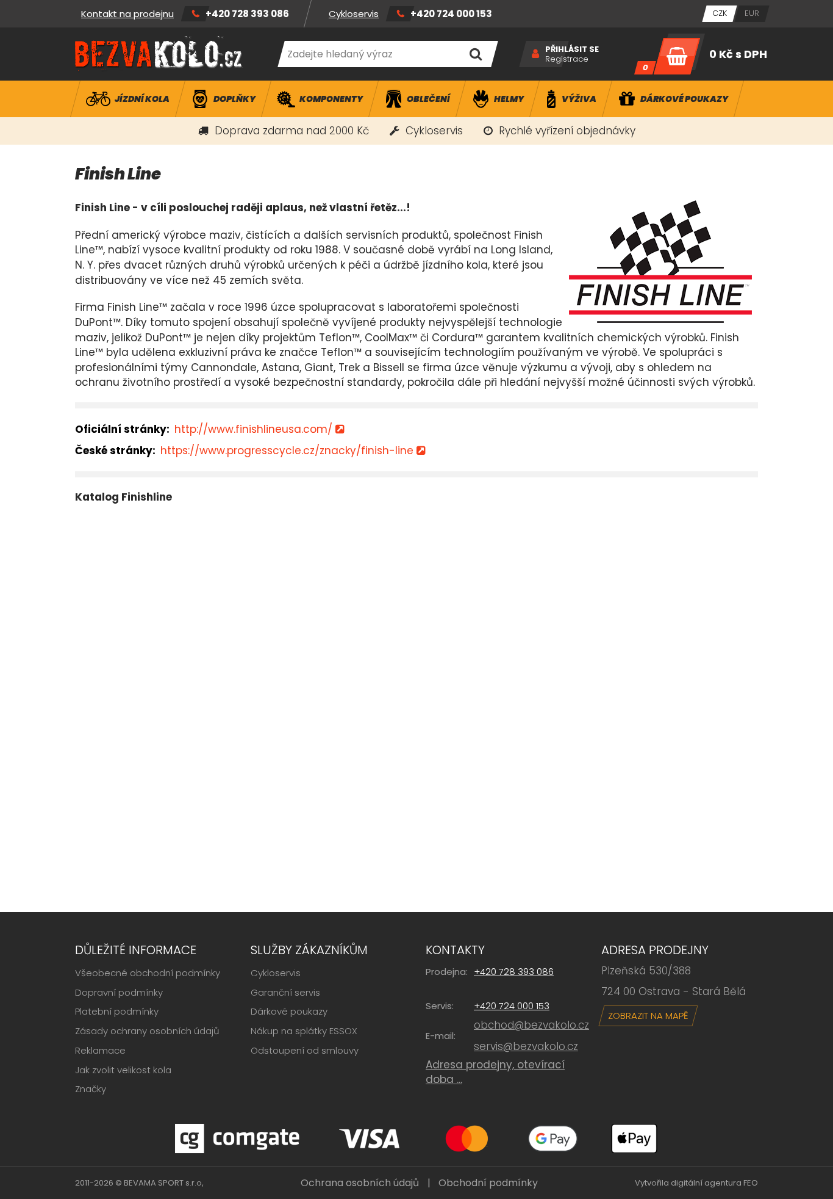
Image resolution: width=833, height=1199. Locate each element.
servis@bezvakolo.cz (526, 1046)
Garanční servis (285, 992)
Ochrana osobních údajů (360, 1183)
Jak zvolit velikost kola (123, 1069)
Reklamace (100, 1050)
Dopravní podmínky (119, 992)
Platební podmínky (117, 1011)
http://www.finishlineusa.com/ (253, 429)
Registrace (566, 59)
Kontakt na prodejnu (127, 13)
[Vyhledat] (475, 54)
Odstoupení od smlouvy (305, 1050)
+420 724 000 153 (451, 13)
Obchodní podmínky (488, 1183)
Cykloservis (354, 13)
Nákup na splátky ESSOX (304, 1030)
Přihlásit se (572, 49)
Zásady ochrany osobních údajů (147, 1030)
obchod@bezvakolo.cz (531, 1025)
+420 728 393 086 (247, 13)
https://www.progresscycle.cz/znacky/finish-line (286, 450)
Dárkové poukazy (289, 1011)
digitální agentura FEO (714, 1183)
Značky (90, 1088)
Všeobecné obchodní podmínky (147, 972)
